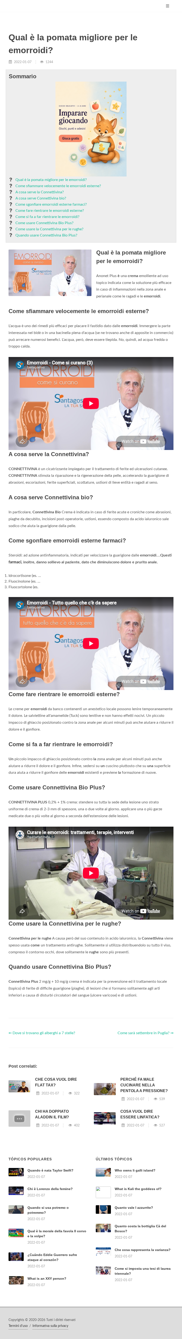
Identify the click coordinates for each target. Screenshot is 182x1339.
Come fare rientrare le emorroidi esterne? (49, 211)
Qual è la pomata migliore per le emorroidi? (51, 180)
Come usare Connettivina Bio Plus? (44, 223)
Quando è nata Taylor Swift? (50, 1170)
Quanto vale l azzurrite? (134, 1207)
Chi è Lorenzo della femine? (50, 1189)
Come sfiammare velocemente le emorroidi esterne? (58, 186)
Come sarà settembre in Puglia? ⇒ (145, 1033)
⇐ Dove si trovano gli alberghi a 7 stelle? (42, 1033)
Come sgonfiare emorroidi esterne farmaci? (51, 204)
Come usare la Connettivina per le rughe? (49, 229)
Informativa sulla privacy (50, 1326)
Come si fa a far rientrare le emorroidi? (47, 217)
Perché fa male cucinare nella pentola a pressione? (144, 1085)
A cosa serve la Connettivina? (39, 192)
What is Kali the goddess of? (138, 1189)
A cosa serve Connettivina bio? (40, 198)
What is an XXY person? (46, 1278)
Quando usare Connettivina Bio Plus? (46, 235)
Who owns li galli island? (135, 1170)
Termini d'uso (18, 1326)
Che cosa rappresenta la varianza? (143, 1250)
